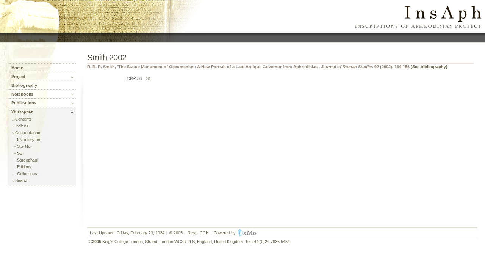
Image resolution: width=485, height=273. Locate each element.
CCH (204, 233)
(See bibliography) (429, 66)
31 (148, 78)
